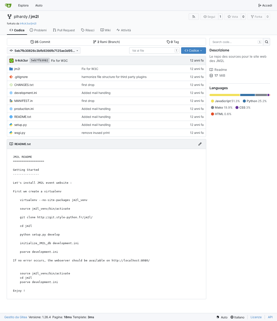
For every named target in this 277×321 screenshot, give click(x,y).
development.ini (25, 93)
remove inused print (96, 132)
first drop (88, 85)
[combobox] (154, 50)
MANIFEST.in (23, 101)
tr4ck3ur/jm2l (28, 23)
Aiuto (38, 5)
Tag (175, 42)
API (270, 317)
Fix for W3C (59, 60)
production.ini (24, 109)
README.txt (22, 117)
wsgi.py (19, 132)
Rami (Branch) (108, 42)
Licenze (256, 317)
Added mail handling (96, 93)
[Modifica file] (199, 144)
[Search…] (266, 42)
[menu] (221, 317)
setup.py (20, 125)
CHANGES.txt (24, 85)
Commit (42, 42)
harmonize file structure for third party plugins (114, 77)
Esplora (23, 5)
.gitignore (21, 77)
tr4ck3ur (21, 60)
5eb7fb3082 (39, 60)
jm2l (35, 16)
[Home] (8, 5)
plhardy (21, 16)
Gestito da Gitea (15, 317)
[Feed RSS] (194, 16)
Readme (220, 70)
